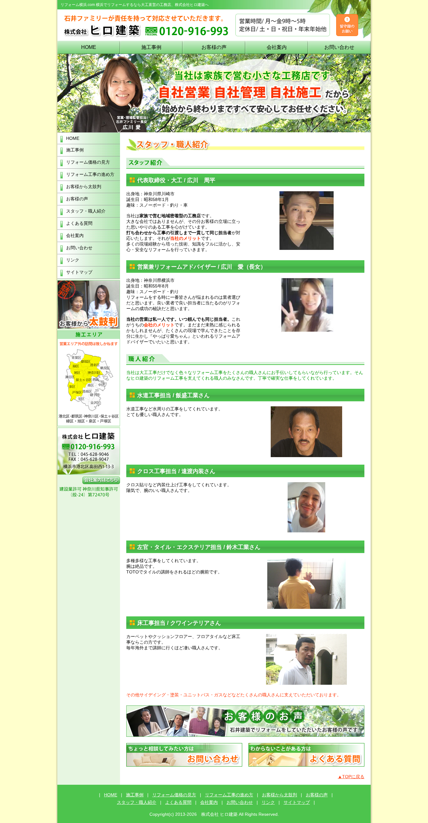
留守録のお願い (347, 25)
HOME (88, 47)
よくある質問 (79, 223)
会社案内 (277, 47)
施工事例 (151, 47)
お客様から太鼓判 (83, 186)
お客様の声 (214, 47)
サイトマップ (79, 272)
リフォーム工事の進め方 (90, 174)
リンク (72, 259)
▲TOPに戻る (351, 776)
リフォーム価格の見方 (88, 162)
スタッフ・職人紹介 (86, 211)
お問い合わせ (339, 47)
